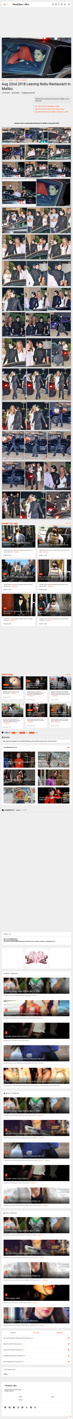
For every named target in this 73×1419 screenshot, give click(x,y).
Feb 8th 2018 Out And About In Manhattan (21, 1321)
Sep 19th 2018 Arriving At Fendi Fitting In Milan (49, 109)
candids (10, 80)
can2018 (24, 80)
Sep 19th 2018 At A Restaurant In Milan (47, 106)
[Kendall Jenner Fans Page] (21, 5)
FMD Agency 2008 (12, 1298)
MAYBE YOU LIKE (10, 523)
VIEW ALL (68, 523)
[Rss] (69, 4)
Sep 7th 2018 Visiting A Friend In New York (19, 800)
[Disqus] (36, 835)
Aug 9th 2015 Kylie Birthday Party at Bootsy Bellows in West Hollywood (33, 1081)
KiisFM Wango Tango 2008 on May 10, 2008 (22, 991)
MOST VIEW (7, 674)
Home (3, 80)
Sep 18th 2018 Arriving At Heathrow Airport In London (51, 112)
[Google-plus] (56, 4)
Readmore (16, 552)
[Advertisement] (36, 22)
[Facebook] (62, 4)
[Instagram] (27, 1407)
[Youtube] (59, 4)
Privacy (20, 1399)
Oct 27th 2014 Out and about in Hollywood (21, 1133)
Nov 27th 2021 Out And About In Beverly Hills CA (24, 1059)
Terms (52, 1396)
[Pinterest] (65, 4)
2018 (17, 80)
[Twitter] (53, 4)
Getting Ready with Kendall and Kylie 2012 (21, 1014)
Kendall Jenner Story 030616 (16, 1036)
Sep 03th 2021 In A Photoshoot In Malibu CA (22, 1201)
